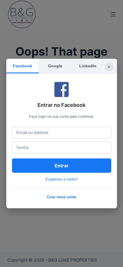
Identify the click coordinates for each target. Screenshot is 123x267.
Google (55, 66)
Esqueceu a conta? (61, 179)
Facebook (22, 66)
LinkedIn (87, 66)
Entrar (62, 165)
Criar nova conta (61, 197)
